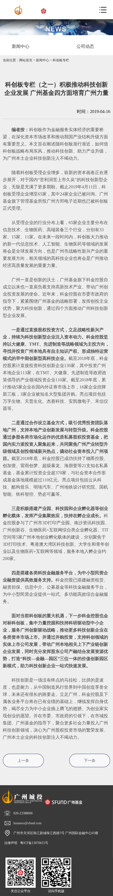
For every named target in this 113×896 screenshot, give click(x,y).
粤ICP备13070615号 (34, 843)
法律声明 (10, 843)
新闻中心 (42, 60)
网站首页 (25, 60)
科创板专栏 (61, 60)
